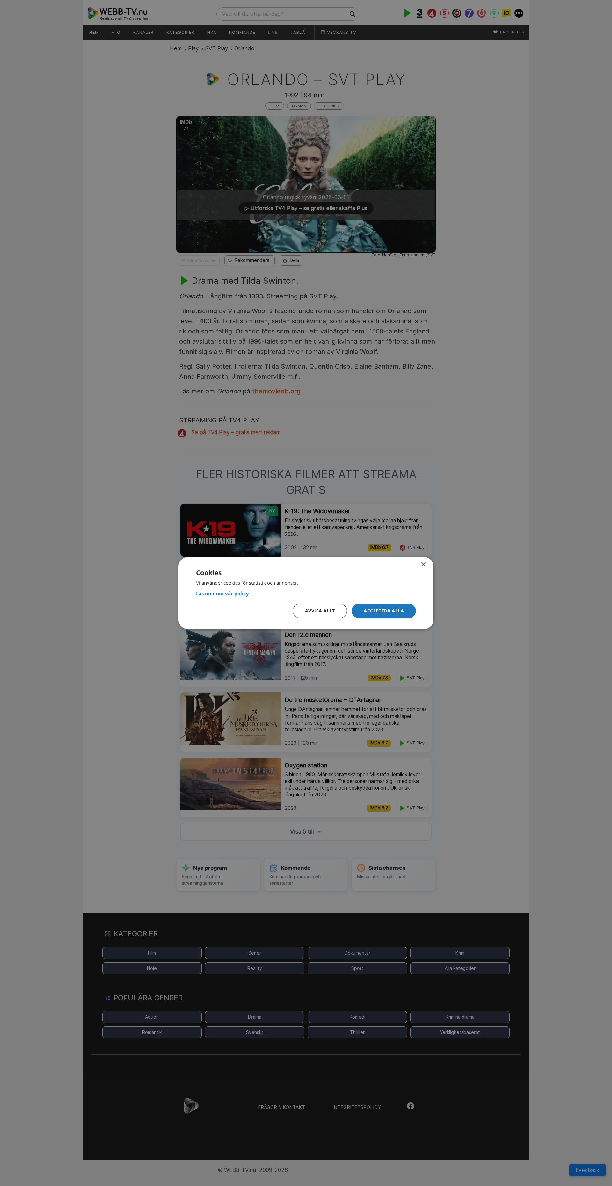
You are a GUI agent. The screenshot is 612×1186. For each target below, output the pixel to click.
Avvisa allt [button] (320, 611)
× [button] (423, 564)
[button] (384, 611)
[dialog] (305, 593)
